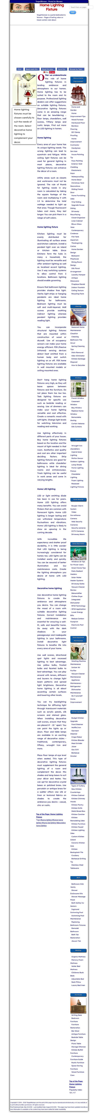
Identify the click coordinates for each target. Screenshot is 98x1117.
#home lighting (46, 820)
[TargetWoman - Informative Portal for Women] (22, 7)
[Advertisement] (49, 46)
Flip (47, 72)
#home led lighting (49, 822)
